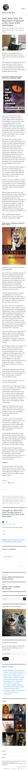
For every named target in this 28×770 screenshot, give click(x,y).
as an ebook (11, 267)
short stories (12, 501)
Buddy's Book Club (14, 497)
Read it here (5, 116)
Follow (5, 658)
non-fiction (20, 500)
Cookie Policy (5, 764)
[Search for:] (12, 599)
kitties (23, 498)
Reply (4, 534)
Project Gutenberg (16, 125)
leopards (4, 500)
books (7, 497)
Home (4, 751)
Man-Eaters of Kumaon (12, 500)
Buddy (13, 496)
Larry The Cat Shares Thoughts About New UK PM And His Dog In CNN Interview (14, 692)
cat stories (18, 496)
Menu (23, 8)
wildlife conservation (14, 503)
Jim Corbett (19, 498)
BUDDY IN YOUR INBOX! (9, 642)
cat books (21, 497)
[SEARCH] (24, 598)
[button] (5, 709)
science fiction (5, 501)
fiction (22, 496)
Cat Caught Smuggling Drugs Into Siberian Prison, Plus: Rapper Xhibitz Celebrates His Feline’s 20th (13, 686)
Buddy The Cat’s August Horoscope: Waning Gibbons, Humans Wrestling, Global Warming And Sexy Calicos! (13, 677)
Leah (6, 522)
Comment (21, 566)
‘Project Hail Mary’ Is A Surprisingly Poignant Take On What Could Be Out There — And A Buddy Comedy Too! (14, 672)
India (15, 498)
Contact (4, 754)
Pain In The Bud (8, 13)
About (4, 757)
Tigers (3, 497)
